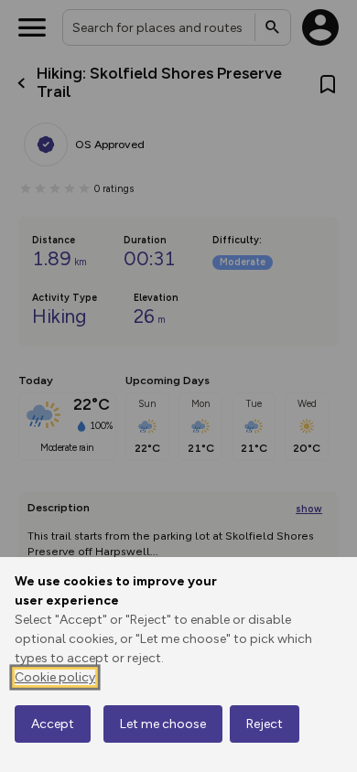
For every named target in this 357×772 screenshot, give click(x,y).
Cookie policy (55, 677)
